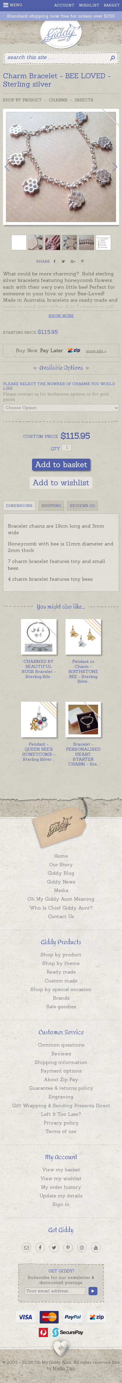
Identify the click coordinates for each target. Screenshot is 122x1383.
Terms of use (61, 1131)
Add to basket (61, 464)
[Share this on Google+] (73, 261)
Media (61, 890)
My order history (61, 1187)
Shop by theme (61, 963)
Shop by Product (22, 100)
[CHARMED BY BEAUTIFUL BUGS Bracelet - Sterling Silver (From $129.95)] (39, 637)
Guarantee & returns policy (61, 1088)
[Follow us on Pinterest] (68, 1247)
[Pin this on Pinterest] (82, 261)
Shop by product (61, 955)
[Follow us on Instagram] (82, 1247)
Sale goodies (61, 1006)
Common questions (61, 1045)
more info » (96, 351)
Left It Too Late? (61, 1114)
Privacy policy (61, 1123)
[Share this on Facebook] (54, 261)
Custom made (61, 981)
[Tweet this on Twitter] (63, 261)
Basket (112, 5)
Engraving (61, 1097)
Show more (61, 315)
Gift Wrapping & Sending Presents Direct (61, 1105)
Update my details (61, 1196)
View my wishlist (61, 1178)
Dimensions (19, 505)
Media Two (64, 1368)
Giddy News (61, 882)
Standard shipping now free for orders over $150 (61, 16)
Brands (61, 998)
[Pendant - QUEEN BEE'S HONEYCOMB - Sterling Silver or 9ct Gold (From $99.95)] (39, 719)
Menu (16, 5)
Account (64, 5)
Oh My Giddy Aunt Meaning (61, 899)
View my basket (61, 1170)
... (39, 669)
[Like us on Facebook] (40, 1247)
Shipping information (61, 1062)
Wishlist (89, 5)
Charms (58, 100)
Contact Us (61, 916)
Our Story (61, 864)
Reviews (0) (82, 505)
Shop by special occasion (61, 989)
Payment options (61, 1071)
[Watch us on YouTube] (96, 1247)
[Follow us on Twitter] (54, 1247)
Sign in (61, 1204)
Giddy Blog (61, 873)
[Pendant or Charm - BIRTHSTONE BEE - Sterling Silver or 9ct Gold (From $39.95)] (83, 637)
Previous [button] (13, 167)
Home (61, 856)
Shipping (51, 505)
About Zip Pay (61, 1079)
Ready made (61, 972)
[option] (61, 167)
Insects (84, 100)
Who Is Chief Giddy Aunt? (61, 908)
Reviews (61, 1054)
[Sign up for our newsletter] (26, 1247)
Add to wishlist (61, 482)
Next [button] (108, 167)
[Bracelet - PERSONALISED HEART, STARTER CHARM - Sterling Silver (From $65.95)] (83, 719)
